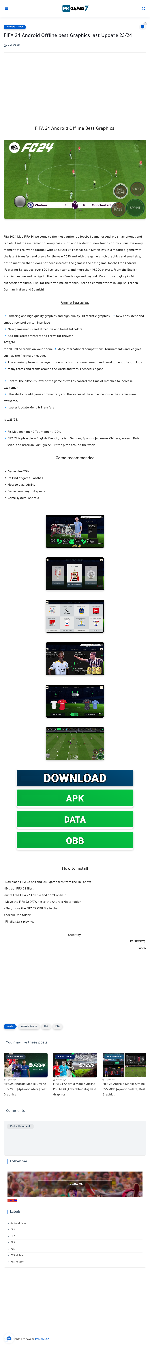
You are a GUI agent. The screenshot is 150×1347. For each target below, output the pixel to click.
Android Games (14, 27)
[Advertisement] (75, 85)
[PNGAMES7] (74, 8)
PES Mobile (17, 1255)
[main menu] (6, 8)
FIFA (57, 1026)
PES (12, 1249)
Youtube (12, 1200)
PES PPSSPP (17, 1262)
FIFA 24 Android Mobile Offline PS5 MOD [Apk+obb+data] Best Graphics (25, 1090)
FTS (12, 1242)
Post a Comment (20, 1126)
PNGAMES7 (42, 1339)
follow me (75, 1184)
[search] (143, 8)
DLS (46, 1026)
